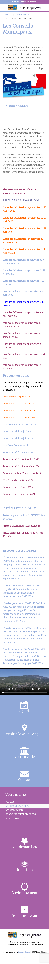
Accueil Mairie (13, 818)
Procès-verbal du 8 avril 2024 (18, 487)
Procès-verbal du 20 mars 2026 (19, 410)
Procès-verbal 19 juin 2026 (16, 396)
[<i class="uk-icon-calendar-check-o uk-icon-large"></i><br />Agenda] (24, 706)
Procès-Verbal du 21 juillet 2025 (19, 431)
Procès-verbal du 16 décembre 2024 (21, 459)
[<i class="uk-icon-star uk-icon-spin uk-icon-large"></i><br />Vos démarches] (24, 842)
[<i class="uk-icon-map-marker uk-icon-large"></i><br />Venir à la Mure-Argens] (24, 729)
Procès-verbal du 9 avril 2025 (18, 445)
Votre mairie (23, 15)
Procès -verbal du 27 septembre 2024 (22, 473)
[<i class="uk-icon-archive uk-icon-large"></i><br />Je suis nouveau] (24, 911)
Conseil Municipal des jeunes (20, 814)
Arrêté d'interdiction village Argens (21, 526)
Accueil (6, 15)
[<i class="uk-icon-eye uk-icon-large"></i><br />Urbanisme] (24, 865)
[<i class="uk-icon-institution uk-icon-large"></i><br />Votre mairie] (24, 752)
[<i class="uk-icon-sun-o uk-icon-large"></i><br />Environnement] (24, 888)
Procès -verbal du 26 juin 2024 (18, 480)
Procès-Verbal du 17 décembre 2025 (21, 424)
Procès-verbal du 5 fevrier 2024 (19, 494)
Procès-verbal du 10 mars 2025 (18, 452)
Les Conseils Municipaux (18, 806)
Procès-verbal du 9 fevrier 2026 (19, 417)
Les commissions (14, 810)
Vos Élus (9, 802)
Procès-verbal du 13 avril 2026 (18, 403)
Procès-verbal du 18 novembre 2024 (21, 466)
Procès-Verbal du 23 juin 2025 (18, 438)
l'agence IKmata (24, 952)
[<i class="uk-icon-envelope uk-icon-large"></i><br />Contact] (24, 775)
